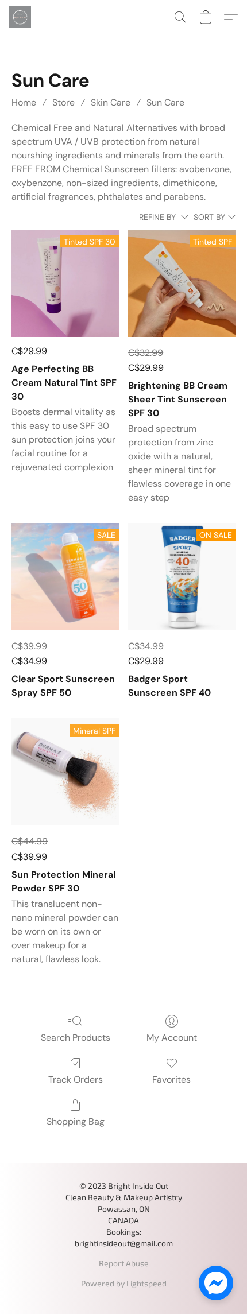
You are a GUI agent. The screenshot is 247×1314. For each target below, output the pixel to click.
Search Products (75, 1038)
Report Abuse (124, 1263)
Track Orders (75, 1079)
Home (23, 102)
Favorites (171, 1079)
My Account (171, 1038)
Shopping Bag (76, 1121)
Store (63, 102)
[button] (20, 17)
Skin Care (110, 102)
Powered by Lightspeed (124, 1283)
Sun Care (165, 102)
